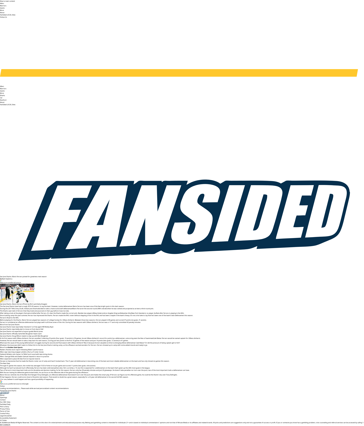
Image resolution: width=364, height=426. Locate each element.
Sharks (2, 95)
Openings (3, 397)
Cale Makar (157, 338)
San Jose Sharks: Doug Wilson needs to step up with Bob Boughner (24, 336)
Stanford (3, 100)
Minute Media (10, 423)
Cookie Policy (5, 413)
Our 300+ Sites (5, 402)
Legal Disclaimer (6, 416)
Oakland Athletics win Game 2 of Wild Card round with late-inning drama (26, 354)
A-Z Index (3, 420)
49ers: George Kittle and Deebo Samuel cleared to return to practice (24, 356)
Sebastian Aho (126, 313)
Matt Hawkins (7, 279)
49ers (2, 86)
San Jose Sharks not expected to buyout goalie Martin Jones (21, 331)
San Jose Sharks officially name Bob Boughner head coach (21, 334)
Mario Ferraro (77, 309)
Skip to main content (7, 1)
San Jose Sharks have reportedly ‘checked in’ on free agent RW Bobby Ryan (26, 327)
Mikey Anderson (98, 313)
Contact (3, 400)
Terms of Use (5, 411)
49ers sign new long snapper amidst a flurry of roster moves (22, 352)
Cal (1, 98)
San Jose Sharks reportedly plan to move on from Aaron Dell (21, 329)
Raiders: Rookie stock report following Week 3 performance (21, 350)
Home (2, 391)
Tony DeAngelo (43, 375)
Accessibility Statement (8, 418)
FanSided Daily (5, 404)
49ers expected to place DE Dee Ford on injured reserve (20, 359)
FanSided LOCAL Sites (7, 105)
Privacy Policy (5, 409)
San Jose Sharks (32, 309)
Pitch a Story (4, 407)
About (2, 102)
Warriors (3, 89)
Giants (2, 91)
